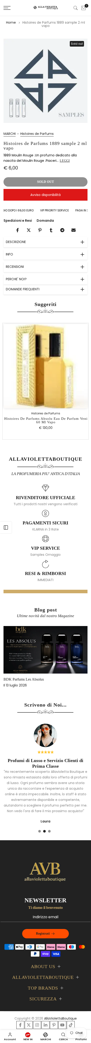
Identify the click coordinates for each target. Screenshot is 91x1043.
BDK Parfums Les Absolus (24, 679)
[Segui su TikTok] (71, 1025)
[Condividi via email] (73, 230)
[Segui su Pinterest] (54, 1025)
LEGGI (65, 160)
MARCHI (10, 133)
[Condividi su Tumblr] (51, 230)
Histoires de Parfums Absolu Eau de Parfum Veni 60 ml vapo (45, 420)
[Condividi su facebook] (17, 230)
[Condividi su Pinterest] (40, 230)
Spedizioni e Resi (18, 220)
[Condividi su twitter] (29, 230)
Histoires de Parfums (37, 133)
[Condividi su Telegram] (62, 230)
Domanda (45, 220)
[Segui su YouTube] (62, 1025)
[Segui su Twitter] (29, 1025)
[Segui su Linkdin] (45, 1025)
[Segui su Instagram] (37, 1025)
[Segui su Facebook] (20, 1025)
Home (11, 22)
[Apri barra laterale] (6, 527)
